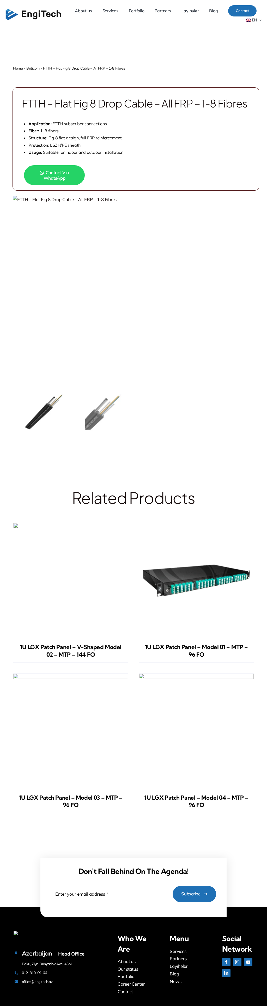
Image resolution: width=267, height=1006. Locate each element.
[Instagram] (237, 962)
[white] (45, 933)
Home (18, 68)
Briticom (33, 68)
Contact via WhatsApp (56, 175)
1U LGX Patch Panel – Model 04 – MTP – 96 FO (196, 801)
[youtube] (248, 962)
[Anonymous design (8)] (33, 10)
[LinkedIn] (226, 973)
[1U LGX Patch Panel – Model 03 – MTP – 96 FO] (70, 731)
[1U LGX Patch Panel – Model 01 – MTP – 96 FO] (196, 580)
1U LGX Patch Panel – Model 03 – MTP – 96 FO (71, 801)
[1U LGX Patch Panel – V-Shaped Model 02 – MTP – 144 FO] (70, 580)
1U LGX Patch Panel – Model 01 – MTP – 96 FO (196, 650)
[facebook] (226, 962)
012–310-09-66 (34, 972)
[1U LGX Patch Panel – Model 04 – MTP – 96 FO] (196, 731)
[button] (58, 175)
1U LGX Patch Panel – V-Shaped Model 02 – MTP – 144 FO (71, 650)
